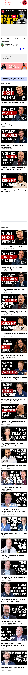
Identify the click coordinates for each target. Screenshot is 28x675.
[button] (24, 2)
